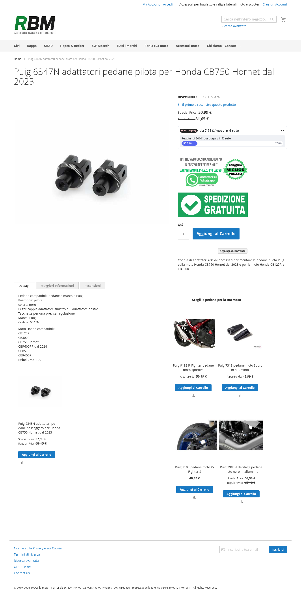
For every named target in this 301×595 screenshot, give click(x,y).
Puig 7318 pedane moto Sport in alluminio (240, 367)
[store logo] (35, 25)
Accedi (168, 4)
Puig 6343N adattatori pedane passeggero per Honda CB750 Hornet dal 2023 (39, 427)
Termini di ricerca (27, 554)
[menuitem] (16, 46)
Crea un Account (275, 4)
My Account (151, 4)
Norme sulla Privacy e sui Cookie (38, 548)
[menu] (150, 46)
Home (17, 59)
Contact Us (22, 573)
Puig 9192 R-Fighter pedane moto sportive (193, 367)
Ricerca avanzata (233, 26)
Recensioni (92, 286)
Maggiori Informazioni (57, 286)
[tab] (24, 285)
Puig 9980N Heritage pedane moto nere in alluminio (241, 469)
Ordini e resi (23, 567)
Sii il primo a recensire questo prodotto (207, 104)
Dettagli (24, 286)
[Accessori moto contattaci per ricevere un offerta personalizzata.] (213, 186)
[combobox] (249, 19)
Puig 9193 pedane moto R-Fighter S (194, 469)
